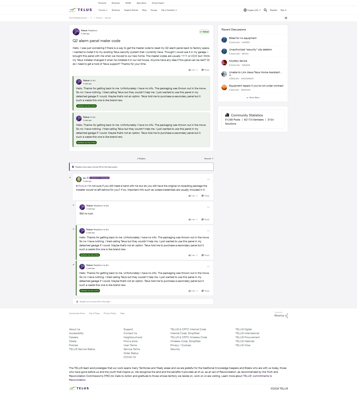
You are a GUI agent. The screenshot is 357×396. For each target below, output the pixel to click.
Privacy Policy (110, 313)
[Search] (265, 10)
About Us (74, 329)
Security (108, 18)
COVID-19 (130, 357)
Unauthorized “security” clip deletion (250, 49)
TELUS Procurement (247, 337)
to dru (93, 80)
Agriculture (141, 3)
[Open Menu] (286, 18)
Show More (254, 97)
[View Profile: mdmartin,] (224, 62)
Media (72, 341)
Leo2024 (246, 42)
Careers (73, 337)
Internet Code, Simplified (184, 333)
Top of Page (94, 313)
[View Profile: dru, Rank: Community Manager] (79, 179)
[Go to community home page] (81, 10)
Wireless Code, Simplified (185, 341)
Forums (99, 18)
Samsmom (245, 89)
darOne (245, 53)
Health (128, 3)
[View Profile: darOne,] (224, 51)
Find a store (131, 341)
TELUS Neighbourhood (78, 18)
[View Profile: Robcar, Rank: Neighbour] (76, 31)
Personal (102, 3)
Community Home (77, 313)
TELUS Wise (242, 345)
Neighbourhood (133, 337)
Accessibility (76, 333)
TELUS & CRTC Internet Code (188, 329)
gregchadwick (247, 78)
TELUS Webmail (244, 341)
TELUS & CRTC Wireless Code (188, 337)
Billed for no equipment (242, 38)
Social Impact (158, 3)
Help (122, 313)
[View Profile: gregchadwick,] (224, 74)
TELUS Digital (243, 329)
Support (128, 329)
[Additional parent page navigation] (91, 18)
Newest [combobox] (209, 158)
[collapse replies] (70, 177)
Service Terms (132, 349)
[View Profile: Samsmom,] (224, 87)
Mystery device (238, 60)
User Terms (130, 345)
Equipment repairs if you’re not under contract (256, 85)
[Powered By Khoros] (281, 315)
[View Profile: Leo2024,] (224, 40)
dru (84, 178)
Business (116, 3)
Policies (73, 345)
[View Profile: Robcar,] (79, 82)
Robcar (84, 30)
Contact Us (130, 333)
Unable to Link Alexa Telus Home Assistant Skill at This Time (254, 72)
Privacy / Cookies (180, 345)
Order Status (131, 353)
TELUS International (247, 333)
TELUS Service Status (82, 349)
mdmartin (246, 65)
